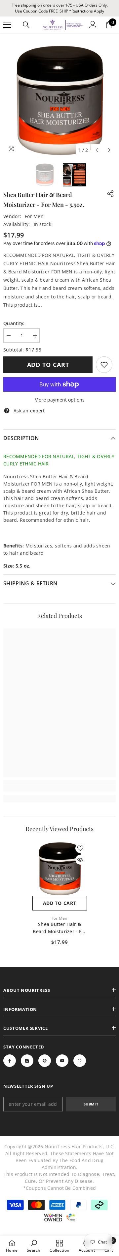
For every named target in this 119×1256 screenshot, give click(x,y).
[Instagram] (27, 1060)
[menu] (7, 25)
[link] (104, 364)
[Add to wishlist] (80, 848)
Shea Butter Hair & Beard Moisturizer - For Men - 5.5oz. (59, 928)
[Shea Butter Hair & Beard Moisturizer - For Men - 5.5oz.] (59, 869)
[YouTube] (62, 1060)
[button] (97, 150)
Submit (91, 1104)
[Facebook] (9, 1060)
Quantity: (14, 323)
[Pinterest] (44, 1060)
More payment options (59, 400)
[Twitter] (79, 1060)
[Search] (26, 25)
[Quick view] (80, 860)
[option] (59, 100)
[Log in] (93, 24)
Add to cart (48, 365)
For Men (34, 216)
